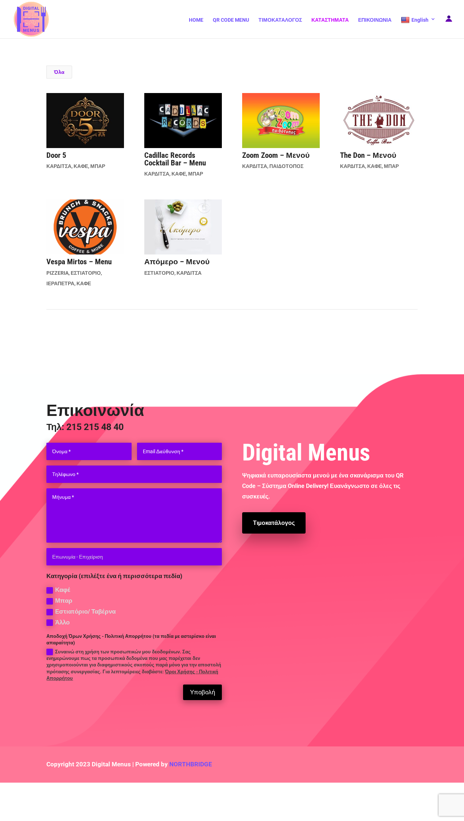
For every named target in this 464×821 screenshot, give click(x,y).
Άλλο (62, 622)
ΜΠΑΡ (97, 166)
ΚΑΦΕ (81, 166)
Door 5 (56, 155)
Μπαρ (63, 600)
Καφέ (62, 589)
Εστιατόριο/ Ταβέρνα (85, 611)
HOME (196, 20)
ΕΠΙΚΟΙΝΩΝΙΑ (375, 20)
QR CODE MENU (231, 20)
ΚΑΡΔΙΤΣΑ (58, 166)
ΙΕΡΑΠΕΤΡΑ (60, 283)
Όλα (59, 72)
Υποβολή (202, 692)
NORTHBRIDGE (190, 764)
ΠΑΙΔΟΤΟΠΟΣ (286, 166)
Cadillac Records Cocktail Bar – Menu (175, 159)
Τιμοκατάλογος (274, 522)
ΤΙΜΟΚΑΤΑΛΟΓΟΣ (280, 20)
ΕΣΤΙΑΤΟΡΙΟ (86, 273)
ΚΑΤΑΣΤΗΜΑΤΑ (330, 20)
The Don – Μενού (368, 155)
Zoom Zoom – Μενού (276, 155)
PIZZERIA (57, 273)
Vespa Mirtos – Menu (79, 261)
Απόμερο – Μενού (177, 261)
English (419, 20)
